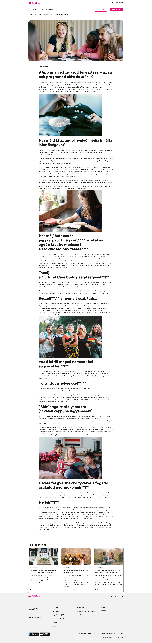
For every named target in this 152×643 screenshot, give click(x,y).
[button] (100, 9)
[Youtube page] (123, 596)
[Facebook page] (111, 596)
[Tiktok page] (119, 596)
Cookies (121, 633)
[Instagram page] (115, 596)
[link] (30, 14)
